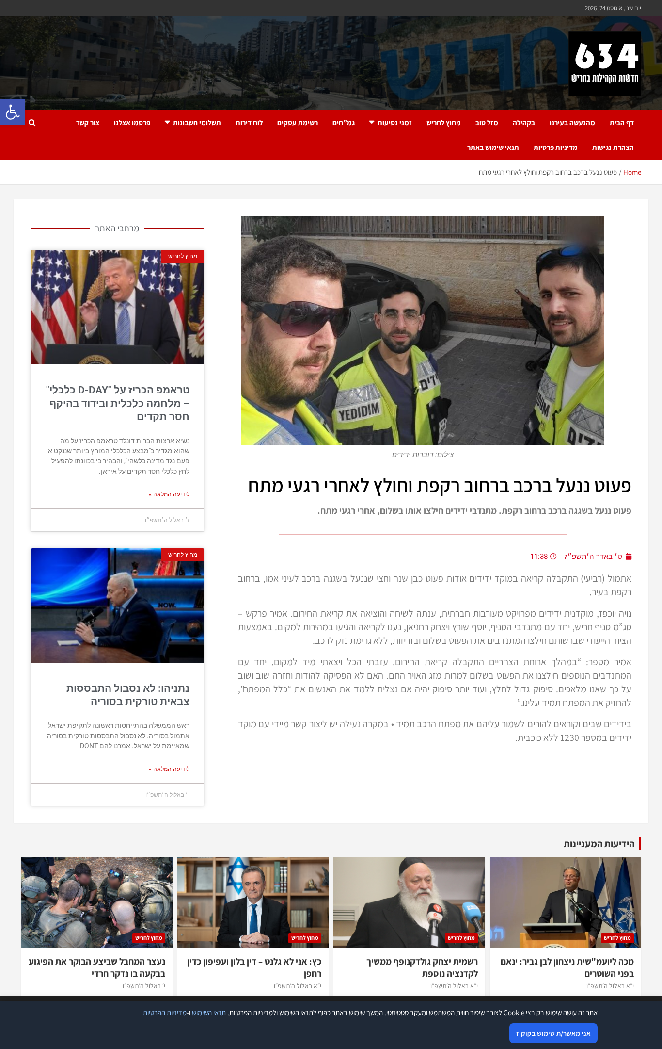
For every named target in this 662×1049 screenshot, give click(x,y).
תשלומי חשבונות (197, 122)
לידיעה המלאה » (169, 494)
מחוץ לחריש (443, 122)
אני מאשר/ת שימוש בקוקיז (553, 1033)
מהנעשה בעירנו (572, 122)
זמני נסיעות (395, 122)
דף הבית (622, 122)
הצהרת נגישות (613, 147)
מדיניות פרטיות (556, 147)
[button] (12, 112)
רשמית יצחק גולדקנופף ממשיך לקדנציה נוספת (422, 967)
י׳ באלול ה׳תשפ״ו (144, 986)
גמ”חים (343, 122)
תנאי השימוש (209, 1012)
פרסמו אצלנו (132, 122)
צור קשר (87, 122)
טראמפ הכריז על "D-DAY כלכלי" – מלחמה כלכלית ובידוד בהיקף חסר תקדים (117, 403)
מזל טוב (486, 122)
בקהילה (524, 122)
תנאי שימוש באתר (493, 147)
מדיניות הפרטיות (165, 1012)
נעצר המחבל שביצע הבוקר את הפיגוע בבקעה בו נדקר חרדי (97, 967)
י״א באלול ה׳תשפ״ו (610, 986)
